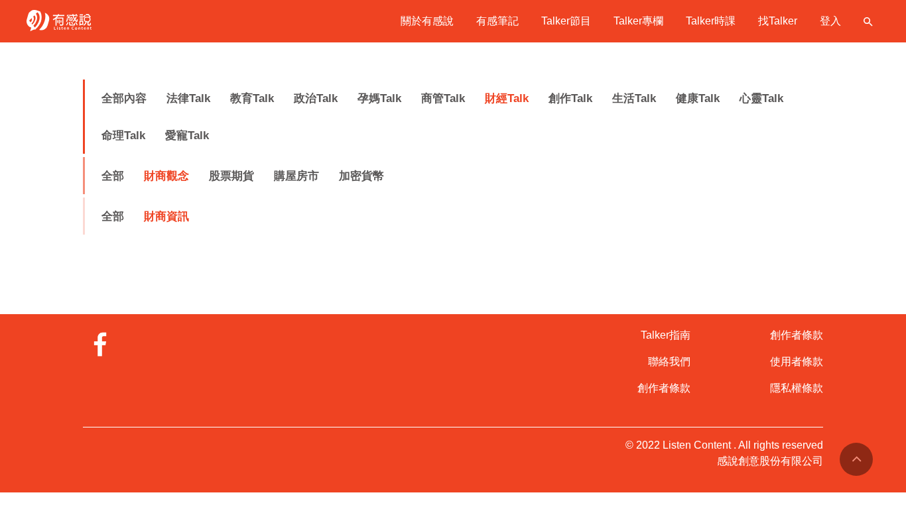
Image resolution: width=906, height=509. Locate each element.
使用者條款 (796, 361)
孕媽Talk (379, 98)
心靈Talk (761, 98)
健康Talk (698, 98)
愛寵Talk (187, 135)
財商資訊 (166, 216)
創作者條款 (663, 388)
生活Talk (634, 98)
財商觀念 (166, 176)
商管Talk (443, 98)
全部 (112, 176)
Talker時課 (711, 21)
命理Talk (123, 135)
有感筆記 (497, 21)
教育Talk (252, 98)
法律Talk (188, 98)
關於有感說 (427, 21)
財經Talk (507, 98)
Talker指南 (665, 335)
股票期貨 (231, 176)
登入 (830, 21)
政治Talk (316, 98)
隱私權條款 (796, 388)
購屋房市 (296, 176)
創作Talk (570, 98)
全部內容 (124, 98)
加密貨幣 (361, 176)
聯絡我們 (669, 361)
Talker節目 (566, 21)
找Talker (777, 21)
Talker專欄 (638, 21)
